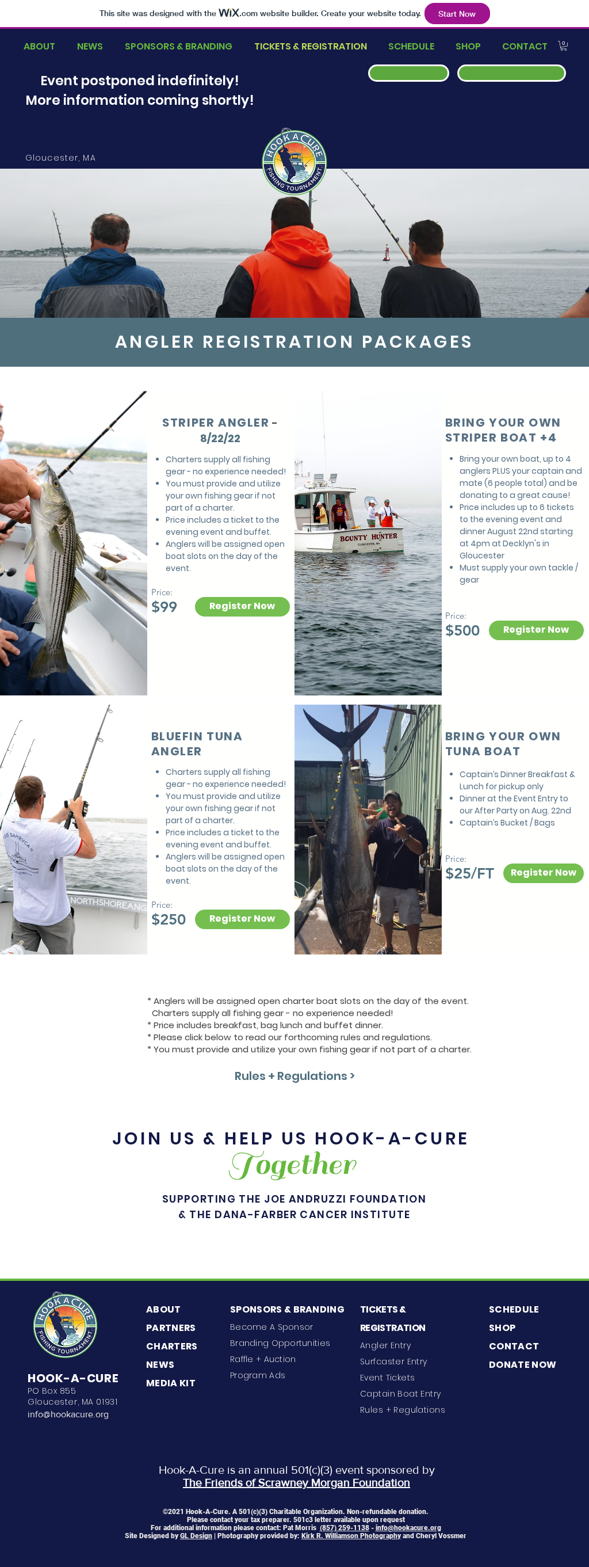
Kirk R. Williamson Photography (351, 1536)
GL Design (196, 1536)
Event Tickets (387, 1377)
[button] (563, 46)
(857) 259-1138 (344, 1528)
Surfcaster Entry (393, 1361)
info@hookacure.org (68, 1414)
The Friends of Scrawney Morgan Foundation (296, 1482)
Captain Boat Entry (400, 1393)
